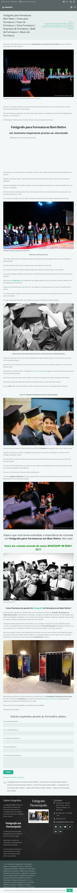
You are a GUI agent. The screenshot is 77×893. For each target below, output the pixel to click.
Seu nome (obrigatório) (10, 721)
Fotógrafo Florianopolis (11, 869)
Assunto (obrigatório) (9, 747)
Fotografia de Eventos (17, 777)
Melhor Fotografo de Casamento (24, 875)
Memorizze (28, 866)
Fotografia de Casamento (11, 871)
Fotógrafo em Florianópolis (27, 869)
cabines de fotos (10, 805)
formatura (40, 371)
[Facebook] (64, 1)
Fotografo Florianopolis (19, 880)
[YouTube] (65, 826)
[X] (67, 1)
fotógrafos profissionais (50, 699)
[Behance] (56, 831)
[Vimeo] (70, 826)
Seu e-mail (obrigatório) (10, 730)
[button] (71, 7)
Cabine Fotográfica (12, 800)
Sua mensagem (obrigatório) (12, 755)
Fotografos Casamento (10, 878)
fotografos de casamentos (26, 882)
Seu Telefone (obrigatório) (11, 738)
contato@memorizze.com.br (65, 822)
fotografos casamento (10, 882)
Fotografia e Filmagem (24, 885)
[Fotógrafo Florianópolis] (7, 7)
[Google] (70, 1)
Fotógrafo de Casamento (27, 871)
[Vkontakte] (60, 831)
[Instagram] (74, 1)
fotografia (38, 608)
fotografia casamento (10, 885)
